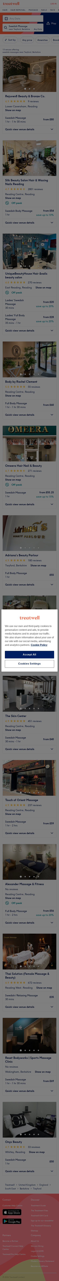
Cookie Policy (39, 645)
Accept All (29, 654)
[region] (29, 640)
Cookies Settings (29, 663)
